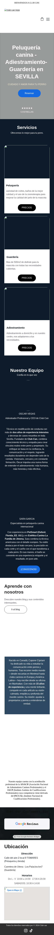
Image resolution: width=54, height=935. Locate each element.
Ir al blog (15, 609)
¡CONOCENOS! (29, 569)
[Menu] (48, 19)
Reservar (29, 93)
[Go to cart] (42, 19)
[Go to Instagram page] (25, 930)
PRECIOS (27, 207)
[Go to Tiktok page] (31, 930)
